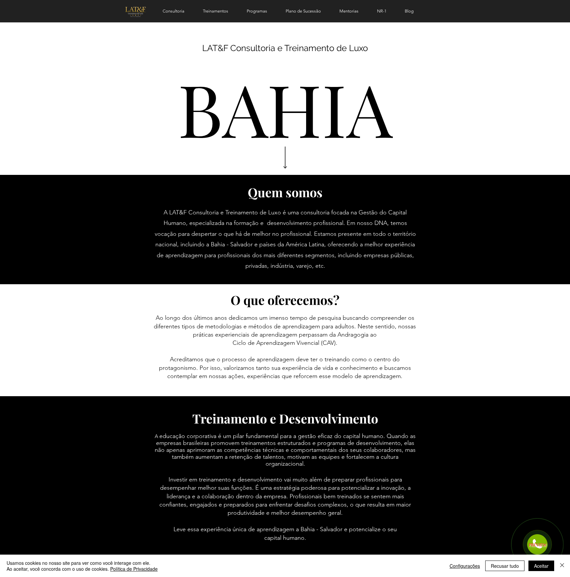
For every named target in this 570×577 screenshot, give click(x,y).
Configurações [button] (465, 566)
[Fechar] (562, 566)
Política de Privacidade (134, 568)
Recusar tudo (505, 566)
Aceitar (541, 566)
